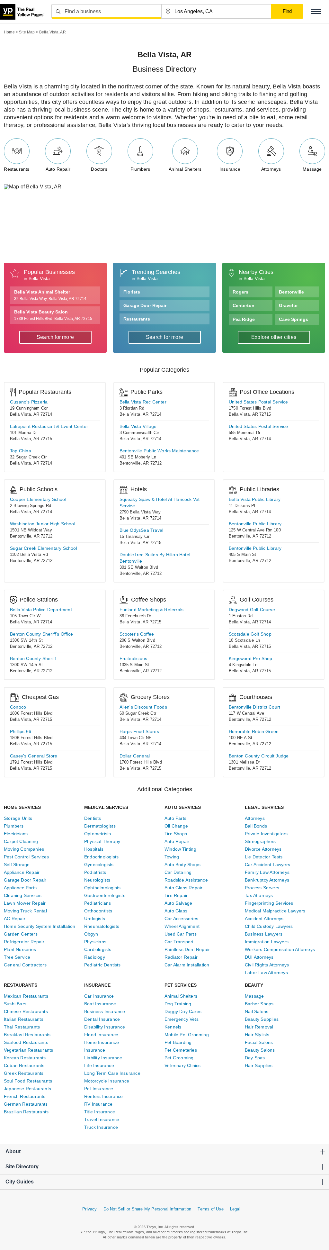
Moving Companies (24, 849)
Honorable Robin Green (254, 731)
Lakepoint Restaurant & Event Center (49, 426)
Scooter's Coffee (137, 634)
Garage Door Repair (144, 305)
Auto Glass (175, 910)
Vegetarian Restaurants (28, 1050)
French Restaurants (25, 1096)
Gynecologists (99, 864)
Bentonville (291, 291)
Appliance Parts (20, 887)
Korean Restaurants (25, 1057)
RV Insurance (98, 1104)
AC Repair (14, 918)
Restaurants (16, 169)
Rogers (240, 291)
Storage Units (18, 818)
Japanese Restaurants (27, 1088)
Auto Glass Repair (183, 887)
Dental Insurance (102, 1019)
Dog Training (177, 1003)
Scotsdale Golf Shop (250, 634)
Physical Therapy (102, 841)
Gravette (288, 305)
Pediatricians (97, 903)
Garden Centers (21, 934)
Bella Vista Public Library (254, 499)
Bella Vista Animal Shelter (50, 295)
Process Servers (262, 887)
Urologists (94, 918)
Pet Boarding (177, 1042)
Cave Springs (293, 319)
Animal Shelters (185, 169)
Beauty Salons (260, 1050)
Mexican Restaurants (26, 996)
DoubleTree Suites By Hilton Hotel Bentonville (155, 558)
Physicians (95, 941)
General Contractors (25, 964)
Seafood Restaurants (26, 1042)
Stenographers (260, 841)
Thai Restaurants (22, 1026)
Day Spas (255, 1057)
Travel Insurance (101, 1119)
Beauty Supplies (262, 1019)
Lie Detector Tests (264, 856)
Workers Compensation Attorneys (280, 949)
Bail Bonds (256, 826)
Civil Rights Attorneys (267, 964)
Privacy (89, 1209)
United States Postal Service (258, 401)
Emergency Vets (181, 1019)
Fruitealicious (133, 658)
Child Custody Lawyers (269, 926)
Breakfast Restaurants (27, 1034)
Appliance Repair (22, 872)
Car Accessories (181, 918)
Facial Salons (259, 1042)
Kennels (172, 1026)
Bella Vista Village (138, 426)
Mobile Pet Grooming (186, 1034)
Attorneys (271, 169)
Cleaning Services (22, 895)
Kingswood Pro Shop (250, 658)
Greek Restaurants (23, 1073)
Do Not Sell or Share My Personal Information (147, 1209)
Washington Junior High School (42, 523)
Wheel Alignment (182, 926)
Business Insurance (104, 1011)
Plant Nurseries (20, 949)
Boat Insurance (100, 1003)
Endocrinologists (101, 856)
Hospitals (93, 849)
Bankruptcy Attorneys (267, 880)
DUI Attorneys (259, 957)
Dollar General (135, 755)
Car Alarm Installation (186, 964)
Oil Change (176, 826)
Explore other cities (273, 337)
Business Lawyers (263, 934)
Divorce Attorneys (263, 849)
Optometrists (97, 833)
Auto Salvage (178, 903)
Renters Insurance (103, 1096)
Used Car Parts (180, 934)
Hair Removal (259, 1026)
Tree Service (17, 957)
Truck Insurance (101, 1127)
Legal (235, 1209)
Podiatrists (95, 872)
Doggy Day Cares (182, 1011)
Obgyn (91, 934)
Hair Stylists (257, 1034)
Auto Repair (58, 169)
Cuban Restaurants (24, 1065)
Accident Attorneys (264, 918)
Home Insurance (101, 1042)
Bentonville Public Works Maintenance (159, 450)
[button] (316, 11)
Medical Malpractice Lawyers (275, 910)
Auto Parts (175, 818)
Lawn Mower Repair (25, 903)
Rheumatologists (101, 926)
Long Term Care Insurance (112, 1073)
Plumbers (140, 169)
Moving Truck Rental (25, 910)
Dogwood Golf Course (252, 609)
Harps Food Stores (139, 731)
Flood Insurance (101, 1034)
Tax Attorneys (259, 895)
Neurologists (97, 880)
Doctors (99, 169)
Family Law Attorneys (267, 872)
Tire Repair (176, 895)
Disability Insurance (104, 1026)
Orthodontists (98, 910)
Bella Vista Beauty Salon (53, 315)
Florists (131, 291)
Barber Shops (259, 1003)
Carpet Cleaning (21, 841)
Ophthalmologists (102, 887)
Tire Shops (175, 833)
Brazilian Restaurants (26, 1111)
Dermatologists (100, 826)
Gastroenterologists (104, 895)
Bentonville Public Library (255, 523)
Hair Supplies (259, 1065)
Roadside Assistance (186, 880)
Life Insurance (99, 1065)
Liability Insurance (103, 1057)
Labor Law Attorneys (266, 972)
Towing (171, 856)
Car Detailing (178, 872)
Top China (20, 450)
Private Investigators (266, 833)
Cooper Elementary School (38, 499)
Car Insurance (99, 996)
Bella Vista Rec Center (143, 401)
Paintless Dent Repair (187, 949)
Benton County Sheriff (33, 658)
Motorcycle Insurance (106, 1080)
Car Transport (179, 941)
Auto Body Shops (182, 864)
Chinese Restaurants (26, 1011)
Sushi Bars (15, 1003)
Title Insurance (99, 1111)
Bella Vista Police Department (41, 609)
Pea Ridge (244, 319)
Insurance (229, 169)
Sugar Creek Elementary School (43, 548)
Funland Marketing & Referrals (152, 609)
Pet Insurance (98, 1088)
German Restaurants (26, 1104)
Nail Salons (256, 1011)
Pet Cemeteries (180, 1050)
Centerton (243, 305)
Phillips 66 (20, 731)
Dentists (92, 818)
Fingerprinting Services (269, 903)
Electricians (16, 833)
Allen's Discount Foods (143, 707)
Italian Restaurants (23, 1019)
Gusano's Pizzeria (29, 401)
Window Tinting (180, 849)
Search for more (55, 337)
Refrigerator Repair (24, 941)
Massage (312, 169)
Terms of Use (210, 1209)
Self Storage (17, 864)
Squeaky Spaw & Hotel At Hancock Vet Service (160, 502)
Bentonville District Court (254, 707)
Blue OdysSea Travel (142, 530)
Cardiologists (97, 949)
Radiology (94, 957)
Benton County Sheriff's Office (41, 634)
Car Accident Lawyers (267, 864)
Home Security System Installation (40, 926)
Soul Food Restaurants (28, 1080)
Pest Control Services (26, 856)
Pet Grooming (178, 1057)
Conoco (18, 707)
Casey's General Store (33, 755)
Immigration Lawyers (267, 941)
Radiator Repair (181, 957)
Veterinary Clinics (182, 1065)
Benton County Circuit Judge (259, 755)
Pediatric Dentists (102, 964)
